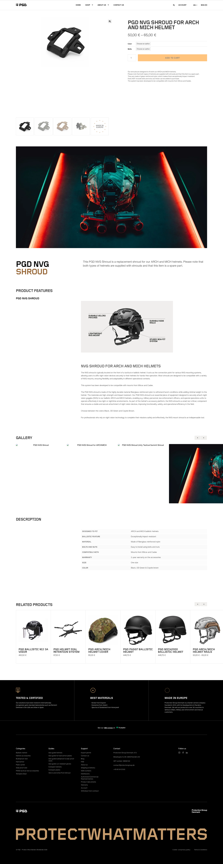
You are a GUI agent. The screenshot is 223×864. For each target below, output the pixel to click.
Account (182, 5)
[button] (110, 21)
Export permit (86, 753)
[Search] (174, 5)
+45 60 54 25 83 (119, 769)
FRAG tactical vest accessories (27, 771)
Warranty (84, 785)
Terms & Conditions (200, 849)
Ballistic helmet (21, 753)
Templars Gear (21, 774)
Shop (87, 5)
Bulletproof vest (22, 759)
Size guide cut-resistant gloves (59, 764)
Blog (82, 759)
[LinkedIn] (187, 753)
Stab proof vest (21, 768)
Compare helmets (55, 767)
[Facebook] (183, 753)
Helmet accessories (23, 756)
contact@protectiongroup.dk (124, 765)
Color (130, 44)
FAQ (82, 762)
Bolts (130, 49)
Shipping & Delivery (88, 768)
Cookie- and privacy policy (181, 849)
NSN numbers (86, 771)
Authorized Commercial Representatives (89, 778)
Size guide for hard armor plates (60, 756)
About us (102, 5)
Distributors (85, 774)
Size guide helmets (55, 753)
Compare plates (54, 770)
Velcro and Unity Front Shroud (59, 773)
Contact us (118, 5)
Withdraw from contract (90, 791)
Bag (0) (204, 5)
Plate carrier (20, 765)
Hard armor (20, 762)
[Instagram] (179, 753)
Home (78, 5)
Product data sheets (88, 782)
